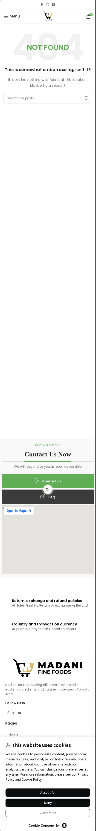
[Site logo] (48, 16)
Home (13, 734)
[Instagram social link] (47, 5)
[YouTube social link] (53, 5)
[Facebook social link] (42, 5)
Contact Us (51, 481)
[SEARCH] (87, 98)
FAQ (51, 497)
